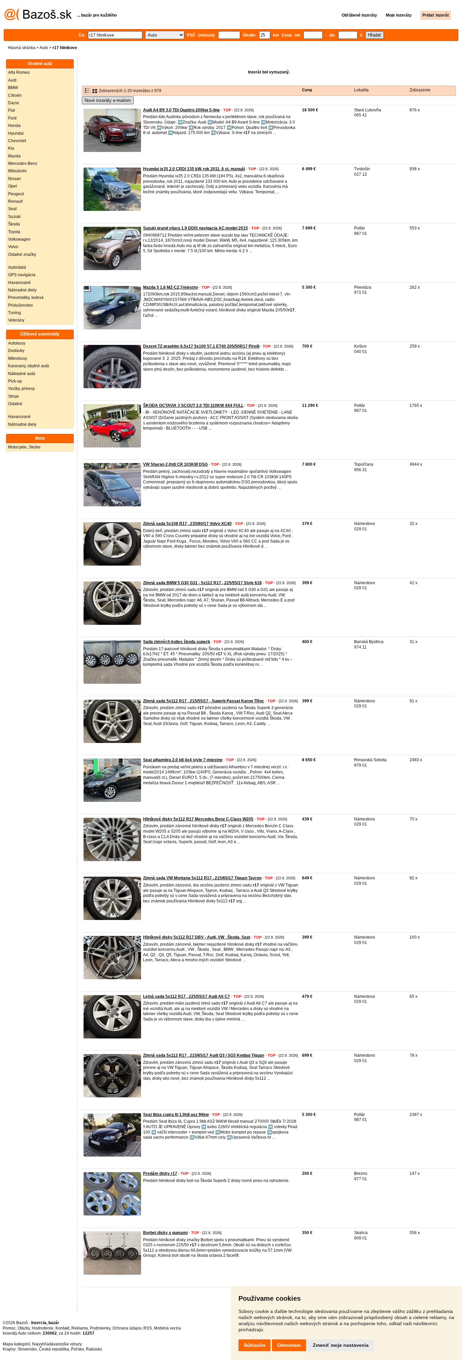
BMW (13, 87)
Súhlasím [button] (254, 1345)
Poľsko (77, 1349)
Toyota (14, 231)
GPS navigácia (22, 274)
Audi (12, 80)
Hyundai (16, 133)
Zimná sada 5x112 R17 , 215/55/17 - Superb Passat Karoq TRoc (203, 701)
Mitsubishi (17, 171)
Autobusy (16, 343)
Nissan (14, 178)
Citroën (15, 95)
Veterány (16, 320)
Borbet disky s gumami (165, 1232)
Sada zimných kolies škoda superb (176, 641)
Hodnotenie (42, 1328)
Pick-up (15, 381)
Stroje (13, 396)
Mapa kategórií (16, 1344)
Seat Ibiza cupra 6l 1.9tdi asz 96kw (176, 1114)
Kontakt (62, 1328)
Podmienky (100, 1328)
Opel (12, 186)
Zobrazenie (420, 90)
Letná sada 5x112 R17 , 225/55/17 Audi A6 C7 (186, 996)
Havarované (19, 282)
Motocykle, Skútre (24, 447)
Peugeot (16, 194)
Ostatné (15, 403)
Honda (14, 125)
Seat (12, 208)
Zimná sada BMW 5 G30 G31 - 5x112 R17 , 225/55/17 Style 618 (202, 582)
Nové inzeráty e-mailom (108, 100)
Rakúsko (94, 1349)
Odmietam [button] (289, 1345)
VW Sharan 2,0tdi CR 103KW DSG (175, 464)
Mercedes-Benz (22, 163)
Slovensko (27, 1349)
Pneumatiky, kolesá (26, 297)
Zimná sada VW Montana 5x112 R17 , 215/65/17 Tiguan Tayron (202, 878)
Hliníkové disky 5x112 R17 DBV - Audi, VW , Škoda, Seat (196, 937)
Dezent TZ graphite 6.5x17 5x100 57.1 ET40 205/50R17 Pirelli (201, 346)
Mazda (14, 156)
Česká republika (54, 1349)
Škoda (14, 224)
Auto (44, 47)
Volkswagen (19, 239)
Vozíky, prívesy (21, 388)
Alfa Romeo (19, 72)
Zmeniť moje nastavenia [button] (341, 1345)
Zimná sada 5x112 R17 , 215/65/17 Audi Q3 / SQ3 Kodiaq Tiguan (203, 1055)
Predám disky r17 (160, 1173)
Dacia (13, 103)
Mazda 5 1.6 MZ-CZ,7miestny (170, 287)
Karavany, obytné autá (28, 366)
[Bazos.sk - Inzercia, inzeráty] (38, 19)
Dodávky (16, 350)
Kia (11, 148)
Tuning (14, 312)
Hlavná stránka (22, 47)
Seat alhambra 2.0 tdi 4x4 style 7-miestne (183, 760)
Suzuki (14, 216)
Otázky (24, 1328)
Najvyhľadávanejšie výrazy (57, 1344)
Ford (12, 118)
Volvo (13, 246)
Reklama (79, 1328)
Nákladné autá (21, 373)
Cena (307, 90)
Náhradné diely (22, 290)
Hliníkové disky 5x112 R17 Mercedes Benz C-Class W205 (198, 819)
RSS (147, 1328)
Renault (15, 201)
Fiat (11, 110)
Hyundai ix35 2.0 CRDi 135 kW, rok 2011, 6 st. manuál (194, 169)
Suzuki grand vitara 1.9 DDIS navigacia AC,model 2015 (195, 228)
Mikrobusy (17, 358)
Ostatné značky (22, 254)
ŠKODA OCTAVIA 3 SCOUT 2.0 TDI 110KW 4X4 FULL (193, 405)
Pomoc (9, 1328)
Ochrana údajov (126, 1328)
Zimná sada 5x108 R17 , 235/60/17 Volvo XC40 (187, 523)
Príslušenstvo (20, 305)
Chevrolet (17, 140)
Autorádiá (17, 267)
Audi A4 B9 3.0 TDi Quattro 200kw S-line (181, 110)
